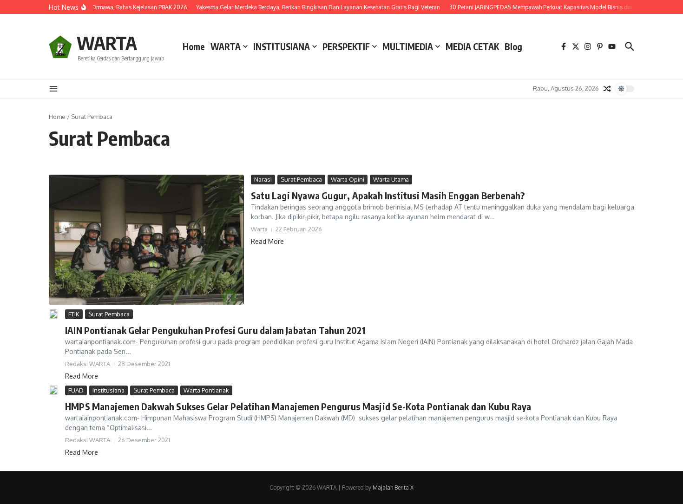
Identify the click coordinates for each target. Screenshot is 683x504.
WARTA (107, 42)
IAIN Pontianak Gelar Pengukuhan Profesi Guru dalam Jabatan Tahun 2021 (215, 330)
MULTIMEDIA (407, 46)
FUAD (76, 390)
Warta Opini (347, 179)
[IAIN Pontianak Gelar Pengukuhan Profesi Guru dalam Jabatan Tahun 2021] (53, 314)
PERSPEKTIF (346, 46)
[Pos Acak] (607, 88)
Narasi (263, 179)
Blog (513, 46)
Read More (267, 241)
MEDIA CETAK (472, 46)
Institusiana (108, 390)
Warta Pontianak (206, 390)
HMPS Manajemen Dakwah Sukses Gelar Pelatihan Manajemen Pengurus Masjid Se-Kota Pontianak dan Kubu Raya (298, 406)
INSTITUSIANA (281, 46)
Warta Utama (391, 179)
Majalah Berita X (393, 487)
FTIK (73, 314)
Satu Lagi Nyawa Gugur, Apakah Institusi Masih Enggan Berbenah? (388, 195)
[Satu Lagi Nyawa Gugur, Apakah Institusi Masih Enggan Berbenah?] (146, 240)
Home (194, 46)
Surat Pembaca (301, 179)
